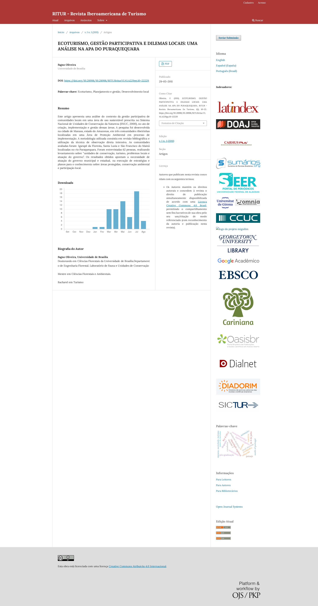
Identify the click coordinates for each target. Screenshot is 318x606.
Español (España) (226, 65)
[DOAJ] (238, 128)
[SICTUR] (238, 410)
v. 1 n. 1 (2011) (91, 32)
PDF (166, 63)
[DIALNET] (238, 373)
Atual (55, 20)
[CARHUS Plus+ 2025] (235, 152)
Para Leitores (223, 479)
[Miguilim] (232, 229)
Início (61, 32)
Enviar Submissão (229, 37)
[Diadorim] (238, 394)
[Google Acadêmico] (238, 263)
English (220, 60)
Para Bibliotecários (227, 490)
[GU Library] (238, 252)
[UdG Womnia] (238, 208)
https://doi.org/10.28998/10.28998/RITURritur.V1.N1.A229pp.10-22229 (106, 80)
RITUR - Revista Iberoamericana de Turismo (99, 14)
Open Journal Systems (229, 506)
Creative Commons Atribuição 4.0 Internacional (137, 566)
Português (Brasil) (226, 71)
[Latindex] (238, 114)
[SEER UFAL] (238, 191)
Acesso (262, 2)
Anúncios (85, 20)
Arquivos (69, 20)
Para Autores (223, 485)
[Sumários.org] (238, 168)
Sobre (101, 20)
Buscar (259, 20)
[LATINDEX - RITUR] (66, 560)
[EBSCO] (238, 280)
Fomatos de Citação (173, 123)
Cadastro (248, 2)
